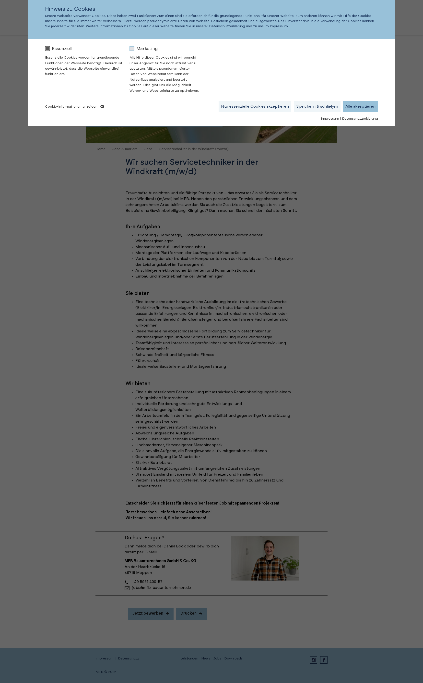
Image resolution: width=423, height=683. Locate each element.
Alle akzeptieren (360, 106)
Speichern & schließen (317, 106)
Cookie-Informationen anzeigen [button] (71, 106)
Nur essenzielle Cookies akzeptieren (255, 106)
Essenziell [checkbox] (62, 49)
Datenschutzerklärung (360, 118)
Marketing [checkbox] (147, 49)
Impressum (330, 118)
